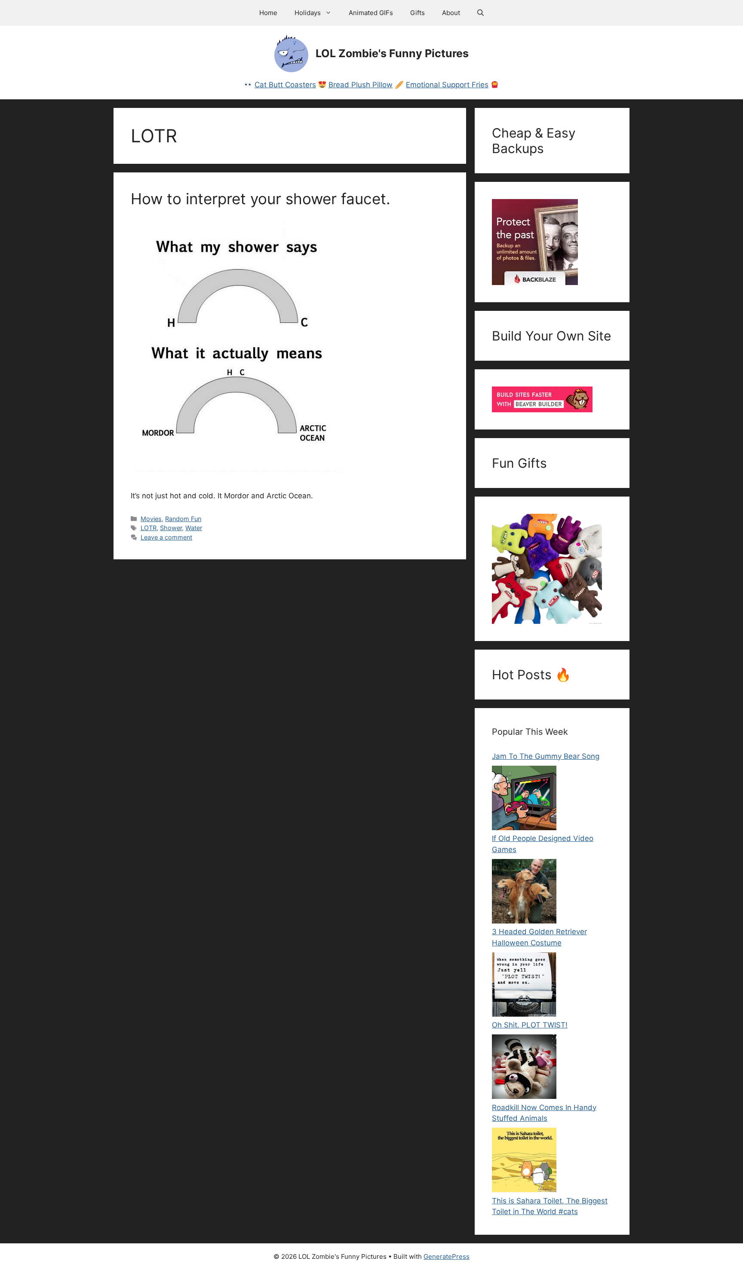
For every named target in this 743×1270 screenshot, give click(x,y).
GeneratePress (447, 1256)
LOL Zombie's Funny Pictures (392, 53)
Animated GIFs (371, 13)
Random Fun (183, 518)
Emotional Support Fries (447, 84)
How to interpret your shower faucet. (260, 199)
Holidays (308, 13)
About (451, 13)
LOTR (149, 527)
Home (268, 13)
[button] (480, 13)
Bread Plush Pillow (361, 84)
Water (193, 527)
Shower (171, 527)
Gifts (417, 13)
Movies (151, 518)
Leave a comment (166, 537)
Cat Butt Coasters (285, 84)
